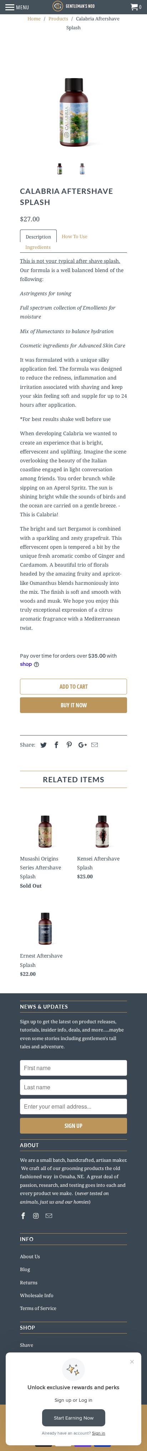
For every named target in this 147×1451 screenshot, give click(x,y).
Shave (26, 1345)
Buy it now (74, 705)
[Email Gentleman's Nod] (50, 1215)
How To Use (74, 236)
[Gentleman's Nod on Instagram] (37, 1215)
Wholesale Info (37, 1295)
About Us (30, 1256)
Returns (28, 1282)
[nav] (17, 7)
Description (38, 237)
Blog (25, 1269)
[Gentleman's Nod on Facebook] (24, 1215)
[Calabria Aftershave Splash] (73, 99)
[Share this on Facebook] (55, 744)
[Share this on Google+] (80, 744)
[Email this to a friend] (93, 744)
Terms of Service (38, 1308)
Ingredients (38, 247)
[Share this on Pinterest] (68, 744)
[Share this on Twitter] (42, 744)
